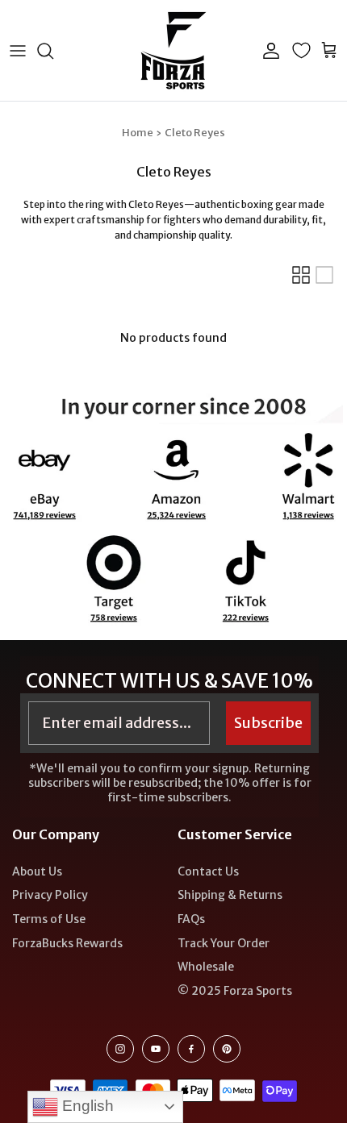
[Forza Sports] (174, 50)
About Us (37, 871)
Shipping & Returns (230, 895)
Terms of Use (49, 919)
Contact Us (208, 871)
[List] (324, 275)
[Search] (53, 51)
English (86, 1105)
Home (137, 132)
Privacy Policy (50, 895)
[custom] (120, 1049)
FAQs (191, 919)
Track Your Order (224, 943)
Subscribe (268, 722)
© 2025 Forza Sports (235, 991)
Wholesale (206, 966)
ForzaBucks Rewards (67, 943)
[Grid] (301, 275)
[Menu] (18, 51)
